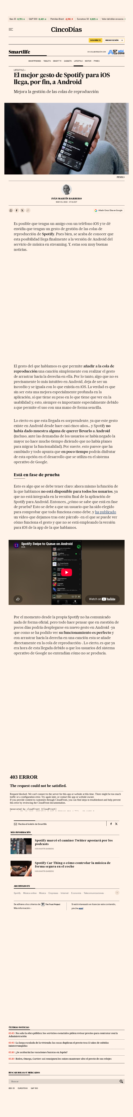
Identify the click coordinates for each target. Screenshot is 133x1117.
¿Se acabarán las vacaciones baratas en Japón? (41, 1052)
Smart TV (57, 61)
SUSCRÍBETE (95, 40)
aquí (81, 908)
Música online (29, 893)
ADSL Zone (115, 52)
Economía (76, 893)
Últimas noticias (19, 1027)
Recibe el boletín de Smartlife (32, 824)
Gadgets (68, 61)
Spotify (17, 893)
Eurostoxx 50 (83, 19)
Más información (22, 908)
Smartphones (34, 61)
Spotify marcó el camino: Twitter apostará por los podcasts (74, 842)
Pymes (96, 61)
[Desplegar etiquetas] (117, 892)
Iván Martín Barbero (66, 198)
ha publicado (105, 512)
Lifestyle (78, 61)
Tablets (47, 61)
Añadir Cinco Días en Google (110, 210)
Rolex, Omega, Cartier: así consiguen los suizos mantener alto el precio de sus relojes (64, 1058)
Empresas (53, 893)
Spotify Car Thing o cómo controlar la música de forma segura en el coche (73, 865)
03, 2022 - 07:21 (66, 202)
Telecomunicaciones (94, 893)
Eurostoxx (23, 1088)
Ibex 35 (13, 19)
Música (42, 893)
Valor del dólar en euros (112, 19)
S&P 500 (33, 19)
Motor (88, 61)
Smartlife (19, 52)
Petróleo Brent (57, 19)
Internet (65, 893)
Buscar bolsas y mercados (24, 1072)
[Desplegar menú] (11, 29)
